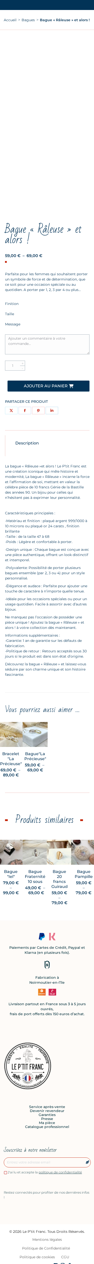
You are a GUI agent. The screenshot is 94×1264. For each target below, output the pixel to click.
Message (12, 324)
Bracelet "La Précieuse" (11, 758)
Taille (9, 314)
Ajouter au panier (46, 386)
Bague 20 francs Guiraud (59, 879)
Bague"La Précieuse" (35, 756)
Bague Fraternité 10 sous (35, 876)
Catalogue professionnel (47, 1126)
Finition (12, 303)
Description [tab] (27, 443)
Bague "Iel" (11, 874)
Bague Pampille (84, 874)
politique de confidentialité (60, 1172)
